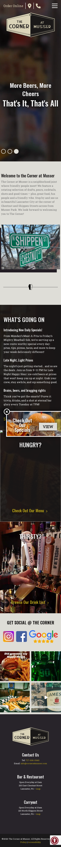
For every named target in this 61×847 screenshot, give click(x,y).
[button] (3, 151)
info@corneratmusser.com (34, 763)
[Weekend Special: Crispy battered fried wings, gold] (15, 697)
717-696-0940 (32, 760)
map (38, 788)
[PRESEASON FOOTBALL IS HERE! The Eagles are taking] (46, 666)
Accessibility (34, 842)
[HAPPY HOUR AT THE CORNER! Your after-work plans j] (15, 666)
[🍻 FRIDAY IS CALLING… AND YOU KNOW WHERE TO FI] (46, 697)
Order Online (13, 6)
